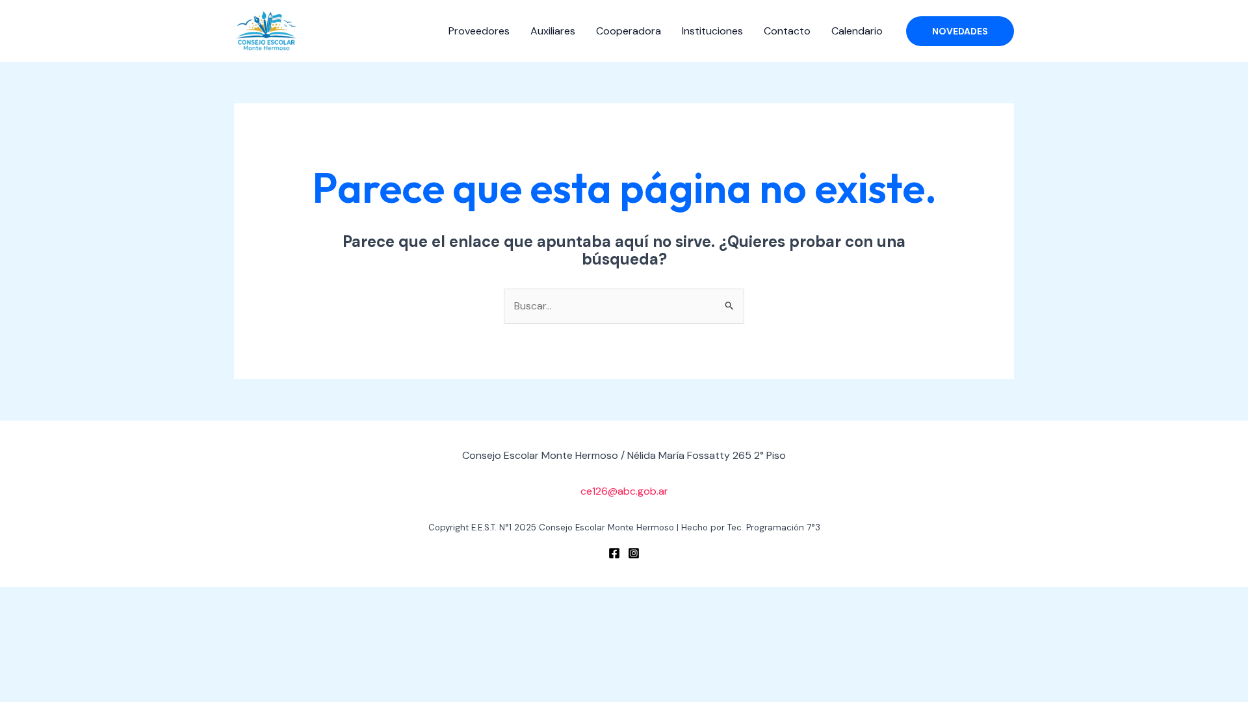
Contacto (787, 31)
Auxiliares (552, 31)
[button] (960, 31)
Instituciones (712, 31)
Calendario (857, 31)
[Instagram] (634, 553)
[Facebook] (614, 553)
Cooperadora (628, 31)
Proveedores (479, 31)
